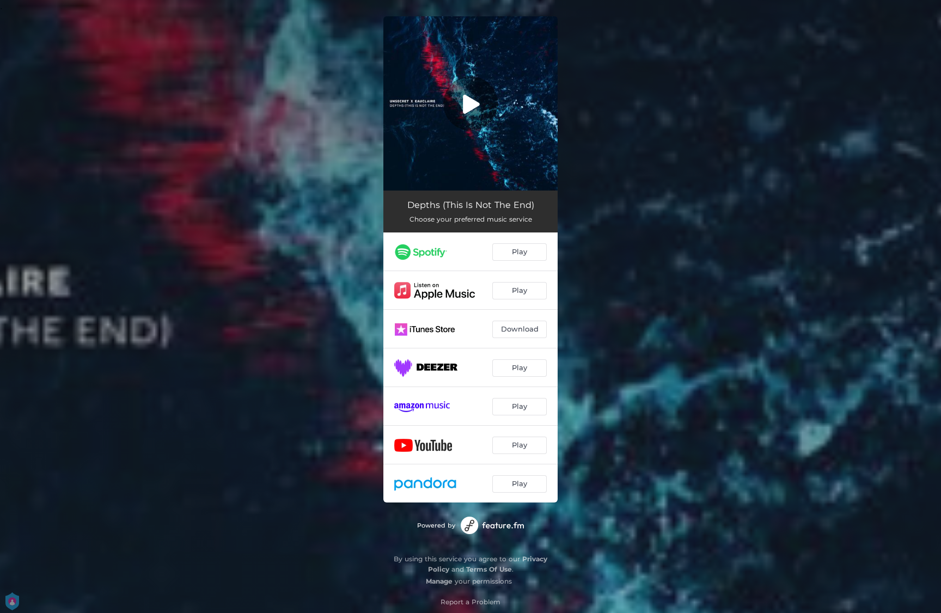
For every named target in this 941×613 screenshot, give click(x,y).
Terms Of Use (489, 569)
